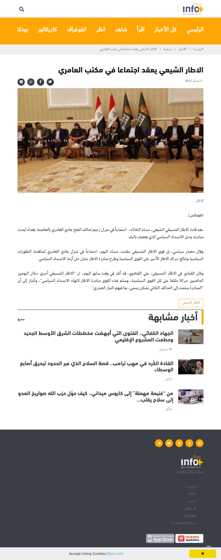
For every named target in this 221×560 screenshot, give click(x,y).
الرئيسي (195, 29)
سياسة (167, 49)
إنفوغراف (190, 515)
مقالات (191, 493)
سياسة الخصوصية (183, 522)
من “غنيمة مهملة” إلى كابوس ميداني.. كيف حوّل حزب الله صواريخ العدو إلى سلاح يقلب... (95, 396)
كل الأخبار (165, 29)
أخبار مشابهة (173, 316)
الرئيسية (198, 49)
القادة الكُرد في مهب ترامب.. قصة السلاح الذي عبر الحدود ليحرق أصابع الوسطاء (96, 365)
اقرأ (140, 29)
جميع (21, 319)
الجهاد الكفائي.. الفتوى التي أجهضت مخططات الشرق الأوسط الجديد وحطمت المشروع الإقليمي (98, 336)
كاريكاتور (47, 29)
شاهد (121, 29)
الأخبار (182, 49)
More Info (115, 553)
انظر (100, 29)
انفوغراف (76, 29)
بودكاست (18, 29)
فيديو (192, 500)
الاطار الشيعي (191, 303)
